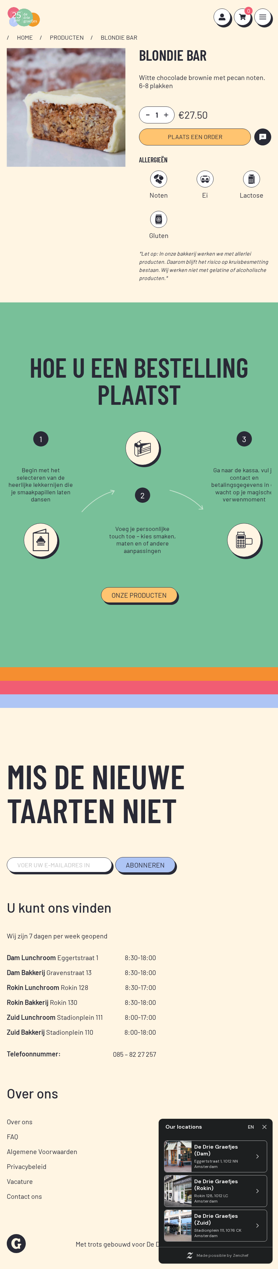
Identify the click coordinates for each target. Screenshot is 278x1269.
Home (25, 37)
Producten (67, 37)
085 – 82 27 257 (134, 1054)
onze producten (139, 595)
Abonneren (145, 865)
